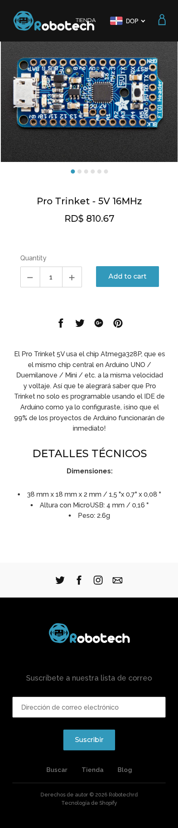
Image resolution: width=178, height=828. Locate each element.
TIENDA (86, 20)
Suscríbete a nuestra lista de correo (89, 678)
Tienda (92, 770)
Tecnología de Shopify (89, 803)
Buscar (56, 770)
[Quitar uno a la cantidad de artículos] (30, 277)
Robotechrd (123, 794)
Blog (125, 770)
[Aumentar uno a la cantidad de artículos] (72, 277)
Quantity (33, 258)
